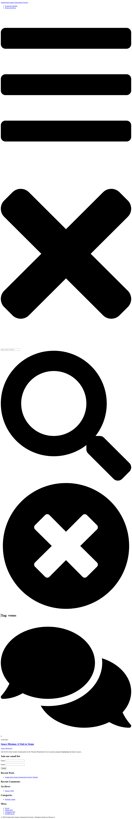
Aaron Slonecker (6, 748)
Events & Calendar (11, 6)
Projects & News (10, 8)
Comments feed (10, 812)
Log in (7, 808)
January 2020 (9, 791)
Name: (3, 761)
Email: (3, 764)
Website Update (10, 799)
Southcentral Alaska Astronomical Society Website (21, 777)
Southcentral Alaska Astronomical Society (14, 2)
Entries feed (9, 810)
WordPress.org (10, 814)
